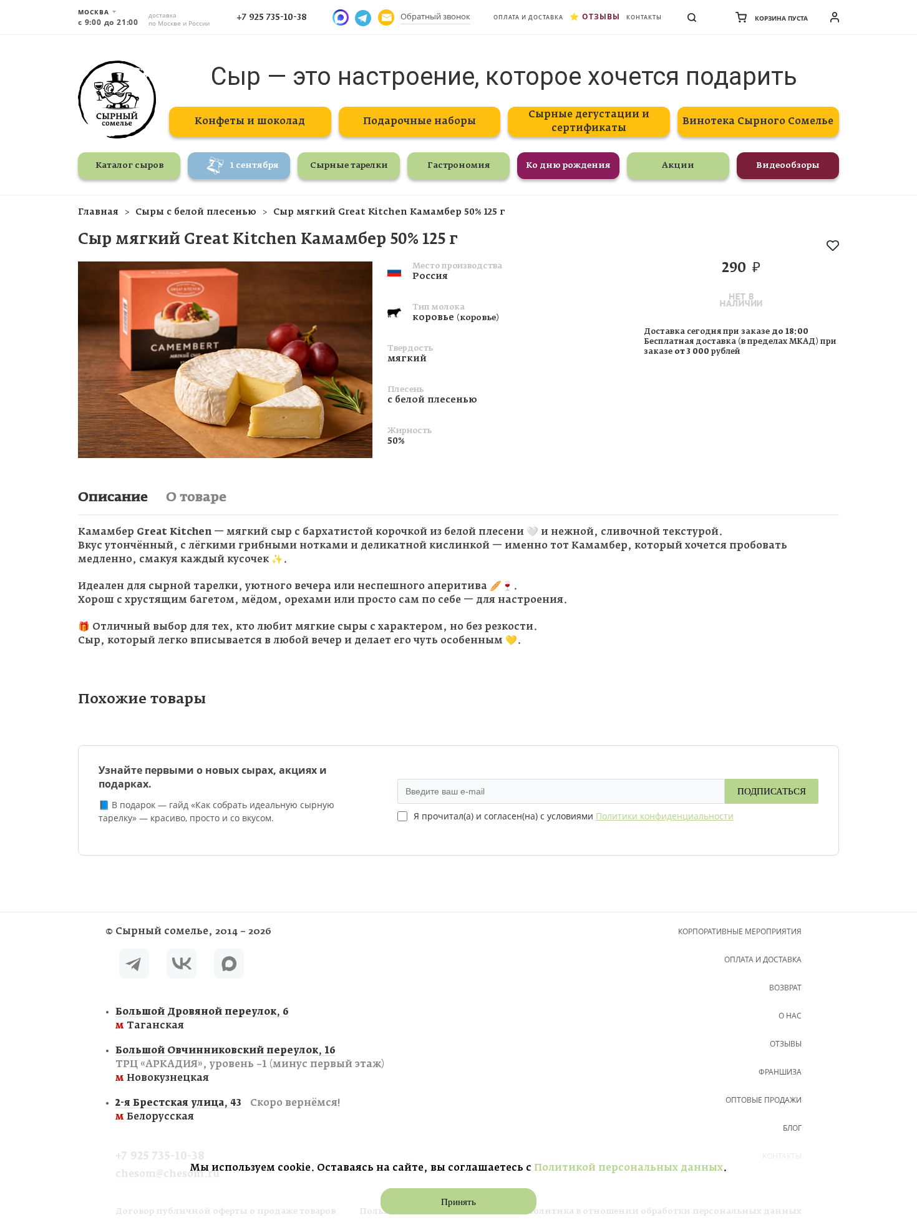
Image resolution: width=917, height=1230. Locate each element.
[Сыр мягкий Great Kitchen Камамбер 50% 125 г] (225, 455)
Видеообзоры (788, 166)
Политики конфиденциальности (665, 816)
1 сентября (254, 166)
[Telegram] (134, 966)
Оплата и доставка (528, 17)
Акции (678, 166)
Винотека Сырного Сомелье (757, 121)
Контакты (644, 17)
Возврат (785, 987)
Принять (458, 1202)
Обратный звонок (435, 16)
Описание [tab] (113, 497)
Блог (792, 1128)
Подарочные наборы (419, 121)
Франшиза (780, 1071)
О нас (790, 1015)
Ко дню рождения (568, 166)
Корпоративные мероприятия (740, 931)
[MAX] (229, 966)
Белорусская (227, 1109)
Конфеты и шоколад (250, 121)
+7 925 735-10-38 (271, 17)
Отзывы (601, 16)
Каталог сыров (129, 166)
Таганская (202, 1018)
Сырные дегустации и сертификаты (588, 121)
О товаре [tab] (196, 497)
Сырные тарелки (349, 166)
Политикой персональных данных (628, 1168)
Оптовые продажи (763, 1100)
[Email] (386, 17)
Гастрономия (458, 166)
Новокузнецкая (249, 1064)
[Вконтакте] (181, 966)
